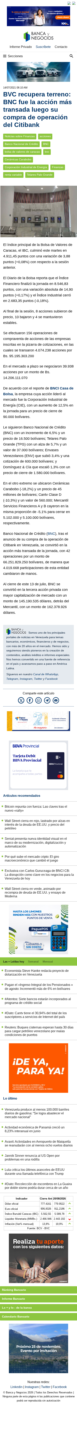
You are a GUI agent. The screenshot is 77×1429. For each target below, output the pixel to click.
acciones (45, 136)
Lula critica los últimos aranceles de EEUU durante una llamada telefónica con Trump (35, 1171)
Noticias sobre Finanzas (20, 136)
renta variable (13, 174)
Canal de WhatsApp (45, 674)
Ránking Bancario (14, 1289)
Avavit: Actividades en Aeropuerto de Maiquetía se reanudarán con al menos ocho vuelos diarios (39, 1143)
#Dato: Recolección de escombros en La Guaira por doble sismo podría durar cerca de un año (38, 1185)
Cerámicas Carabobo (18, 159)
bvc (47, 151)
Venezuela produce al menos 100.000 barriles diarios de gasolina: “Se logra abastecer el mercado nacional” (37, 1113)
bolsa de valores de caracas (22, 151)
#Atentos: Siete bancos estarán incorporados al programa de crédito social (38, 1000)
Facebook (51, 678)
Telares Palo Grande (40, 174)
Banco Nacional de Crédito (21, 144)
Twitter (38, 678)
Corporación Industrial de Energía (26, 167)
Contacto (61, 47)
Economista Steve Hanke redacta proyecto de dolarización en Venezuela (37, 972)
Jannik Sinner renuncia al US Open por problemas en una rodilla (32, 1157)
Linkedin (16, 1387)
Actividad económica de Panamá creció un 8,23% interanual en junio (35, 1129)
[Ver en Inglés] (69, 3)
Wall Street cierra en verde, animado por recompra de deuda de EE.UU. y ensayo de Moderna (35, 892)
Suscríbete (43, 47)
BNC (46, 144)
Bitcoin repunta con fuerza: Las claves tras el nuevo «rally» (36, 808)
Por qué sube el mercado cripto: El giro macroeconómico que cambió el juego (32, 858)
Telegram (12, 678)
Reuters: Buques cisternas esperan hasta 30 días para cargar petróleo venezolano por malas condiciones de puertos (39, 1031)
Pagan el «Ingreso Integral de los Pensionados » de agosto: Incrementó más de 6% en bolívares (39, 986)
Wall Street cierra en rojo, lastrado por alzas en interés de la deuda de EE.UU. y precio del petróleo (37, 824)
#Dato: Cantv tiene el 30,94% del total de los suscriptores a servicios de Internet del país (36, 1015)
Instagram (26, 678)
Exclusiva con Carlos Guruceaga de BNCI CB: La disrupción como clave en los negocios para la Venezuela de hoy (39, 874)
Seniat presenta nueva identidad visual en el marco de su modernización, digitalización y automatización (36, 842)
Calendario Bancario (15, 1316)
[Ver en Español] (73, 3)
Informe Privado (21, 47)
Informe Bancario (13, 1298)
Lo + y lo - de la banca (17, 1307)
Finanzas (57, 167)
